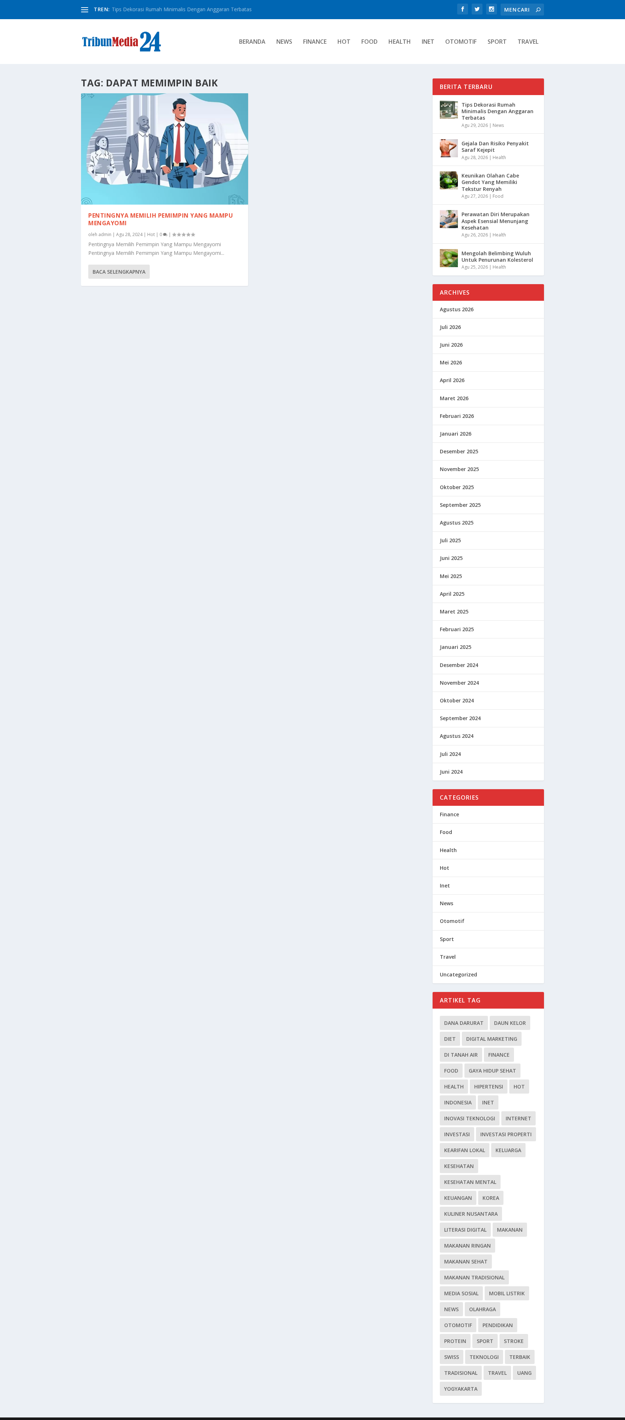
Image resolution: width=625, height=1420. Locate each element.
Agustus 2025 (456, 522)
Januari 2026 (455, 433)
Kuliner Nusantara (471, 1213)
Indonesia (458, 1102)
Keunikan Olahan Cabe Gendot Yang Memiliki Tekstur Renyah (490, 182)
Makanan (510, 1229)
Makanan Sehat (466, 1261)
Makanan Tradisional (474, 1277)
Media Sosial (461, 1293)
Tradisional (460, 1372)
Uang (524, 1372)
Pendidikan (497, 1325)
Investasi (457, 1134)
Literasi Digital (465, 1229)
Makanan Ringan (467, 1245)
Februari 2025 (457, 629)
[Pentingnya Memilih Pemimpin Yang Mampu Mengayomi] (164, 149)
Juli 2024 (450, 753)
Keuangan (458, 1197)
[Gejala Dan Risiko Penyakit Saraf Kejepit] (449, 148)
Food (369, 42)
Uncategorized (458, 974)
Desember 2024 (459, 665)
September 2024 (460, 718)
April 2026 (452, 380)
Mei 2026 (451, 362)
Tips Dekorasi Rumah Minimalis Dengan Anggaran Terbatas (182, 9)
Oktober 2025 (457, 487)
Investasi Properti (506, 1134)
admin (104, 234)
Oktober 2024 (457, 700)
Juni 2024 (451, 771)
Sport (497, 42)
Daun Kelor (510, 1022)
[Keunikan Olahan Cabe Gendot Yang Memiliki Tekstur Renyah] (449, 180)
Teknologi (484, 1356)
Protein (455, 1341)
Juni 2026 (451, 344)
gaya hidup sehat (492, 1070)
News (284, 42)
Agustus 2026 (456, 309)
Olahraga (482, 1309)
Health (399, 42)
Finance (315, 42)
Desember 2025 (459, 451)
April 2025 (452, 593)
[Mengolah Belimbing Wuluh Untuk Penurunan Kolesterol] (449, 258)
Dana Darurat (464, 1022)
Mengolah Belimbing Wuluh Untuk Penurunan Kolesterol (497, 256)
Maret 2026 (454, 398)
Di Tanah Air (461, 1054)
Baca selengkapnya (119, 271)
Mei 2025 (451, 576)
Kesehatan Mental (470, 1182)
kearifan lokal (464, 1150)
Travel (528, 42)
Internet (518, 1118)
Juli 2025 (450, 540)
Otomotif (461, 42)
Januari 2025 (455, 646)
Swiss (451, 1356)
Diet (450, 1038)
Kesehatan (459, 1166)
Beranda (252, 42)
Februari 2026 (457, 415)
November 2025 (459, 469)
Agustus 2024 (456, 735)
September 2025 (460, 504)
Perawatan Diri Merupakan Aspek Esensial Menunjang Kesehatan (496, 221)
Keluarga (508, 1150)
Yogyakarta (460, 1388)
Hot (343, 42)
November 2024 (459, 682)
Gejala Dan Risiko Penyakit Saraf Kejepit (495, 146)
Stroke (514, 1341)
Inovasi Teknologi (469, 1118)
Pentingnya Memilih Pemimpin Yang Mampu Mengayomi (160, 219)
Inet (428, 42)
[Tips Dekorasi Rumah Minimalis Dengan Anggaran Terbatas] (449, 109)
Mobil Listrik (507, 1293)
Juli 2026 (450, 327)
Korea (490, 1197)
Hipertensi (488, 1086)
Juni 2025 (451, 558)
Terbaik (519, 1356)
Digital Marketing (491, 1038)
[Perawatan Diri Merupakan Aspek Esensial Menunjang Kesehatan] (449, 219)
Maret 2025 (454, 611)
